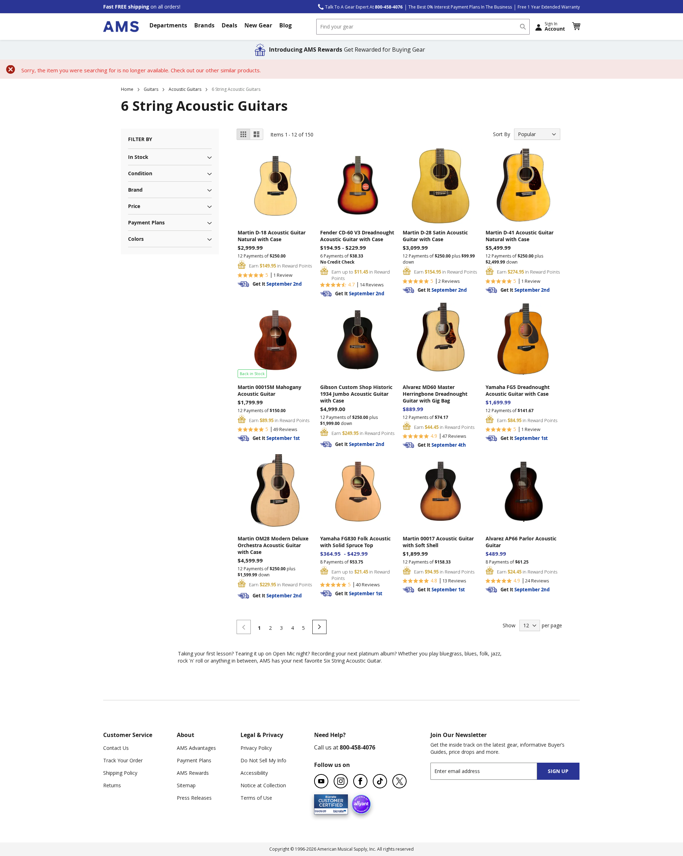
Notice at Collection (263, 785)
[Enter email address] (490, 771)
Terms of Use (256, 797)
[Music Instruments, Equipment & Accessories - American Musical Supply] (121, 26)
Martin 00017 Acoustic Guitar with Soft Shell (438, 542)
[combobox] (423, 27)
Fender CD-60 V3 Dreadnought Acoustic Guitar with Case (357, 236)
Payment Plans (194, 760)
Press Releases (194, 797)
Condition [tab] (140, 173)
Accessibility (254, 772)
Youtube (321, 781)
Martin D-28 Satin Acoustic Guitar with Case (435, 236)
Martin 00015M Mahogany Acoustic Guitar (269, 390)
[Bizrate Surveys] (338, 810)
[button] (576, 26)
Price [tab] (134, 206)
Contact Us (116, 748)
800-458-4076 (357, 747)
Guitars (151, 89)
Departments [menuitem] (168, 25)
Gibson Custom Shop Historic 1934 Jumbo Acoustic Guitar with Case (356, 394)
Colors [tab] (136, 238)
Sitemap (186, 785)
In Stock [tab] (138, 157)
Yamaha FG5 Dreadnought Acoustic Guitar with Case (518, 390)
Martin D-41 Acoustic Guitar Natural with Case (520, 236)
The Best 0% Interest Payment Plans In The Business (460, 7)
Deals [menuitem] (229, 25)
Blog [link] (285, 25)
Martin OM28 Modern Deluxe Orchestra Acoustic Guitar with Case (273, 545)
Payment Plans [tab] (146, 222)
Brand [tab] (135, 189)
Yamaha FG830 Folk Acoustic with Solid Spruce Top (355, 542)
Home (127, 89)
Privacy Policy (256, 748)
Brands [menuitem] (204, 25)
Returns (112, 785)
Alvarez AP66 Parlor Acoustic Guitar (521, 542)
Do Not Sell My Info (263, 760)
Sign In (555, 26)
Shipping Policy (120, 772)
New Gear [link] (258, 25)
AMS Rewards (193, 772)
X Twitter (399, 781)
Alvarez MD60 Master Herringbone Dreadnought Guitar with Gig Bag (435, 394)
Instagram (341, 781)
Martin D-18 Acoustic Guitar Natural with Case (272, 236)
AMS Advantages (196, 748)
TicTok (380, 781)
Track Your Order (123, 760)
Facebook (360, 781)
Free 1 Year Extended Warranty (549, 7)
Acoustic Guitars (185, 89)
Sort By (501, 134)
